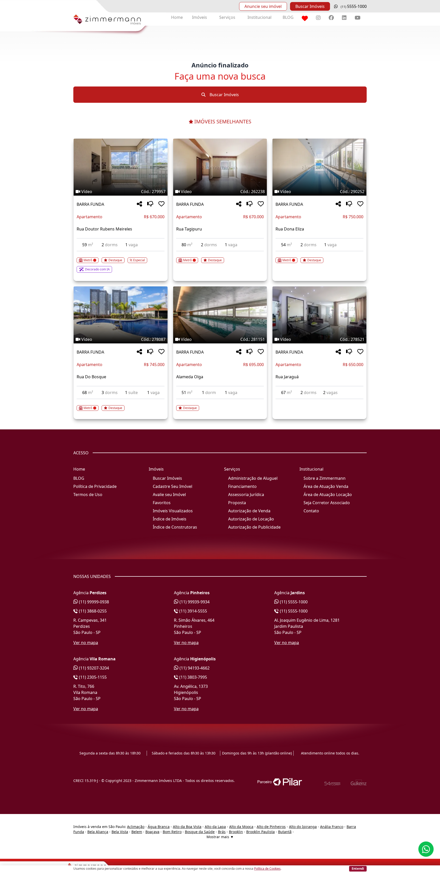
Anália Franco (331, 826)
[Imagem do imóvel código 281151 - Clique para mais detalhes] (220, 314)
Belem (136, 831)
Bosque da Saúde (200, 831)
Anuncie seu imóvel (263, 6)
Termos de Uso (87, 494)
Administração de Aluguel (253, 478)
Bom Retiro (172, 831)
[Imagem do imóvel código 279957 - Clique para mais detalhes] (121, 167)
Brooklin (236, 831)
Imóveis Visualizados (173, 511)
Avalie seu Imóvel (169, 494)
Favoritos (162, 502)
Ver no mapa (85, 642)
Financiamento (242, 486)
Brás (222, 831)
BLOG (288, 17)
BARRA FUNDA (90, 204)
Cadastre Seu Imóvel (172, 486)
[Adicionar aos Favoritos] (161, 204)
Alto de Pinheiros (271, 826)
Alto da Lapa (215, 826)
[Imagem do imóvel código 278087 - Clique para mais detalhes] (121, 314)
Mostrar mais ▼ (220, 836)
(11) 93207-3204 (93, 668)
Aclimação (135, 826)
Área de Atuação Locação (328, 494)
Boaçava (152, 831)
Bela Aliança (97, 831)
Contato (311, 511)
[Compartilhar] (139, 204)
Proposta (237, 502)
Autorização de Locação (251, 519)
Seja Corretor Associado (327, 502)
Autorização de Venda (249, 511)
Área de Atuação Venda (326, 486)
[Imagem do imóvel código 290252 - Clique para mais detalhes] (319, 167)
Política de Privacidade (95, 486)
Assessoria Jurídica (246, 494)
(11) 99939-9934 (194, 602)
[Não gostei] (150, 204)
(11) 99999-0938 (93, 602)
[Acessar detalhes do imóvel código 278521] (319, 402)
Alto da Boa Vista (187, 826)
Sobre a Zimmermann (325, 478)
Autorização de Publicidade (254, 527)
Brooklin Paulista (260, 831)
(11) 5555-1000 (293, 602)
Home (177, 17)
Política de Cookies (267, 868)
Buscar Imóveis (310, 6)
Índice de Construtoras (175, 527)
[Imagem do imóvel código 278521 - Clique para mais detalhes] (319, 314)
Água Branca (159, 826)
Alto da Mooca (241, 826)
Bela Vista (120, 831)
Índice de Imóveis (169, 519)
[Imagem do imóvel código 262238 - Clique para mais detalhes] (220, 167)
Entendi (358, 868)
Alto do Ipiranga (303, 826)
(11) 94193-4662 (194, 668)
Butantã (285, 831)
